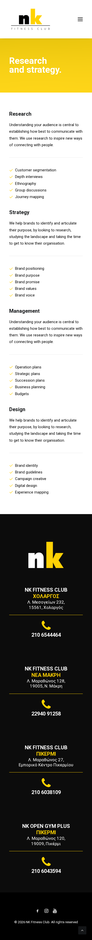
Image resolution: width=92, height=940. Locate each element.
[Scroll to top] (82, 930)
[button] (80, 19)
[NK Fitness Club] (30, 19)
